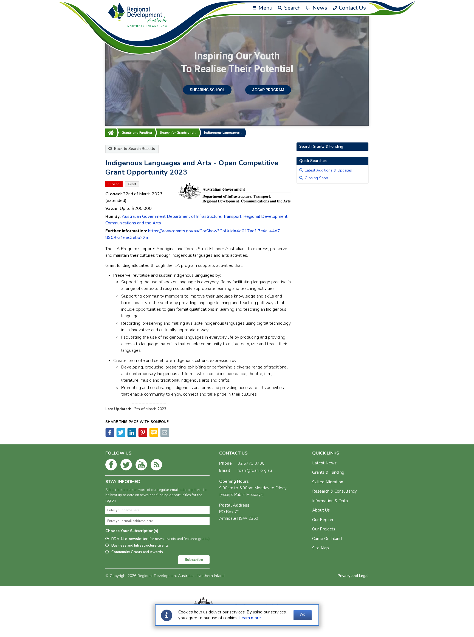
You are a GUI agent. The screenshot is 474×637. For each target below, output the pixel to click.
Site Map (320, 548)
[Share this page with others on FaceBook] (109, 436)
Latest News (324, 463)
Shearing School (207, 90)
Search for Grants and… (178, 132)
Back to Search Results (134, 148)
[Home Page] (110, 132)
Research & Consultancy (334, 491)
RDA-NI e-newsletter (160, 538)
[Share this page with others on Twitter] (120, 436)
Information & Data (330, 501)
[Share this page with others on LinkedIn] (131, 436)
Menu (264, 7)
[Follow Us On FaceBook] (111, 466)
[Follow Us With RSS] (156, 466)
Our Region (322, 519)
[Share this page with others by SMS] (153, 436)
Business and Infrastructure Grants (140, 545)
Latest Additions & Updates (328, 170)
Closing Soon (316, 178)
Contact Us (351, 7)
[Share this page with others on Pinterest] (142, 436)
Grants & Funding (328, 472)
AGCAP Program (268, 90)
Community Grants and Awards (137, 552)
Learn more (250, 618)
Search (292, 7)
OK (302, 615)
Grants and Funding (137, 132)
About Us (321, 510)
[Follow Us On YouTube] (141, 466)
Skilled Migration (327, 482)
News (319, 7)
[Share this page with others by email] (164, 436)
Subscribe (194, 559)
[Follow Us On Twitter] (126, 466)
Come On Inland (327, 538)
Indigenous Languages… (223, 132)
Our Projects (323, 529)
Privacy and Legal (353, 575)
